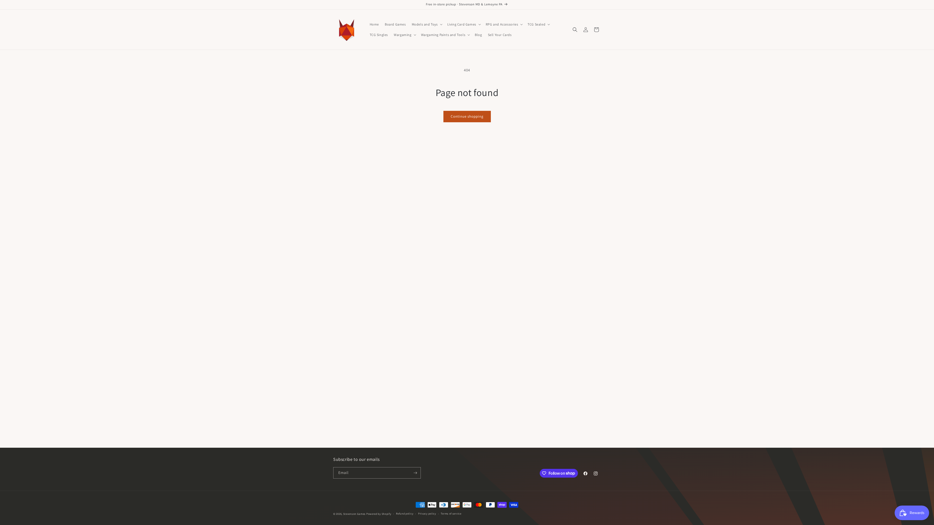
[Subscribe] (415, 473)
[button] (426, 24)
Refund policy (404, 513)
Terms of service (451, 513)
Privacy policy (427, 513)
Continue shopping (467, 116)
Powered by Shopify (378, 514)
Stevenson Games (354, 514)
